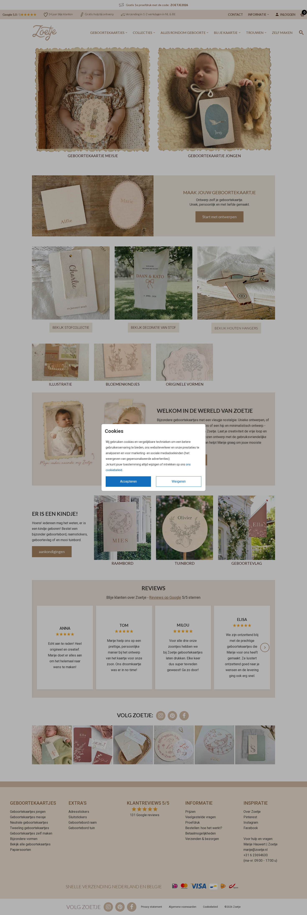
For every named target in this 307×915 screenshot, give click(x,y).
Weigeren (179, 481)
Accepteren (128, 481)
